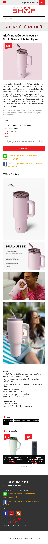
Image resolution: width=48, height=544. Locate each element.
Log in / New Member (30, 2)
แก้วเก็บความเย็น (8, 420)
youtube (11, 513)
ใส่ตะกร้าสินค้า (24, 148)
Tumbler (6, 423)
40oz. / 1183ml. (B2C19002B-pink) (18, 125)
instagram (18, 513)
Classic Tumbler (26, 420)
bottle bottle (17, 420)
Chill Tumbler (35, 420)
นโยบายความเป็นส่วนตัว (34, 538)
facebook (5, 513)
